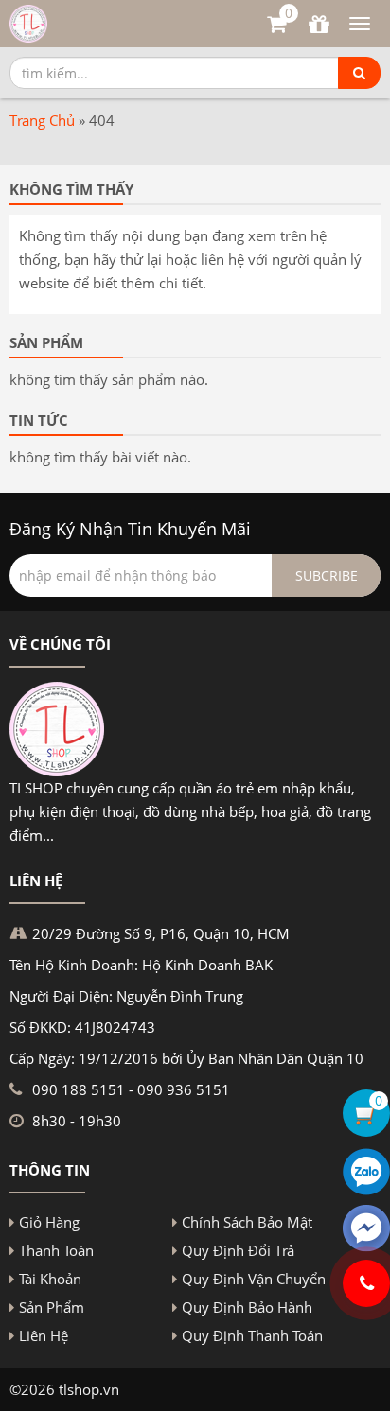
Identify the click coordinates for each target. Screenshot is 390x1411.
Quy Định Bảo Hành (247, 1307)
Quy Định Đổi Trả (238, 1250)
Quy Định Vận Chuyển (254, 1278)
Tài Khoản (50, 1278)
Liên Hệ (43, 1335)
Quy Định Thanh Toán (252, 1335)
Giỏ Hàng (49, 1221)
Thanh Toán (56, 1250)
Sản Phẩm (51, 1307)
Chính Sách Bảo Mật (247, 1221)
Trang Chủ (42, 120)
